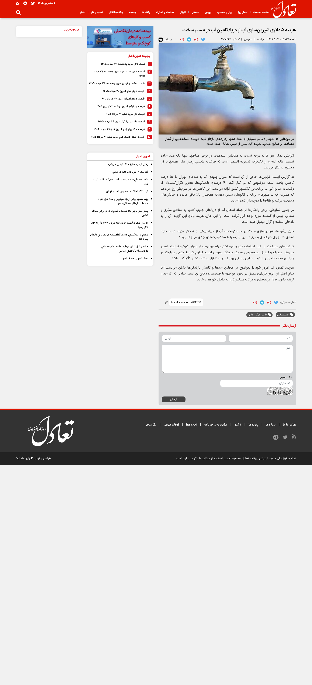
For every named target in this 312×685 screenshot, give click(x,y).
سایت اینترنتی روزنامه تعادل (259, 458)
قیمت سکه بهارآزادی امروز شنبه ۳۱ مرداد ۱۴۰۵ (119, 129)
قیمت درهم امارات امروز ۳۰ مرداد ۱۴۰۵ (123, 99)
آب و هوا (191, 425)
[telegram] (189, 39)
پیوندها (253, 425)
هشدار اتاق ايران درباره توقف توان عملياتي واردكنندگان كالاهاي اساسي (124, 249)
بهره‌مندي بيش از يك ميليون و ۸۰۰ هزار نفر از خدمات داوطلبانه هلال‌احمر (123, 201)
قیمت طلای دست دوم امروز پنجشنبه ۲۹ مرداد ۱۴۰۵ (119, 74)
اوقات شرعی (171, 425)
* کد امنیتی (285, 377)
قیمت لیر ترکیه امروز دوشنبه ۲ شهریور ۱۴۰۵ (121, 106)
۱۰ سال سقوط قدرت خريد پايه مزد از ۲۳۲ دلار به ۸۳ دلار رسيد (119, 225)
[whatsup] (196, 39)
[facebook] (182, 39)
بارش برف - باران (257, 315)
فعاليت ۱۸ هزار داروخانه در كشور (130, 172)
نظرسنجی (150, 425)
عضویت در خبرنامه (215, 425)
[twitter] (203, 39)
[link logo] (282, 9)
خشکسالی (283, 315)
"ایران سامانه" (24, 458)
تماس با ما (289, 425)
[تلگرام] (25, 3)
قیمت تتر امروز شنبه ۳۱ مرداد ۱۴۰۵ (125, 114)
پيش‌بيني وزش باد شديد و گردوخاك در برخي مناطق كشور (119, 213)
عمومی (248, 39)
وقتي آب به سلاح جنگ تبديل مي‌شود (127, 164)
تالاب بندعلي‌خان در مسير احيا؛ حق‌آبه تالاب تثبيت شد (120, 182)
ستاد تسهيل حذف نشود (134, 258)
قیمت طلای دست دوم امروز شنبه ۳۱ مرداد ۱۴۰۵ (117, 137)
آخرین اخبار (143, 156)
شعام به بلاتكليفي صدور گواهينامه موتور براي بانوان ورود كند (119, 237)
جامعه (260, 39)
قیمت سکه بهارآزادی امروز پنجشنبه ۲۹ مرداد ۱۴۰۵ (117, 83)
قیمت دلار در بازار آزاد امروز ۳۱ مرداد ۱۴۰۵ (121, 122)
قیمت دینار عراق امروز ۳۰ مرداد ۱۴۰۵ (124, 91)
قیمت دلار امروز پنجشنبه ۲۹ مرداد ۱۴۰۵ (123, 64)
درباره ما (270, 425)
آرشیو (238, 425)
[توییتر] (33, 3)
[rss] (17, 3)
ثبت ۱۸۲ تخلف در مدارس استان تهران (127, 191)
